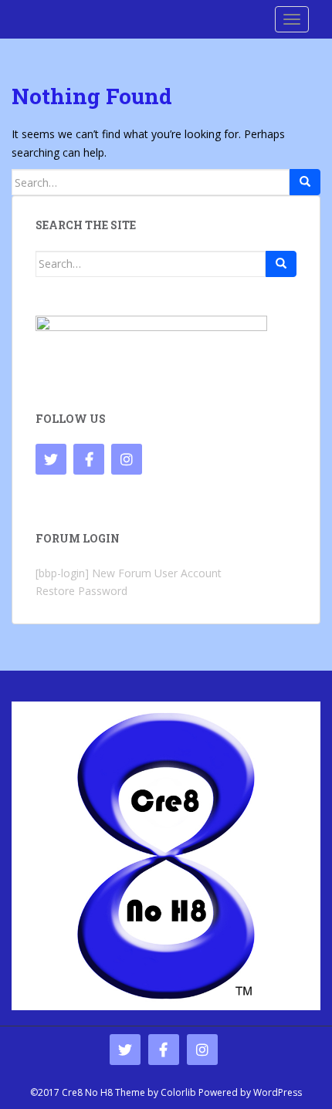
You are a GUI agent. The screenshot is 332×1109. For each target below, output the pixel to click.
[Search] (305, 182)
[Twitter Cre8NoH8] (51, 459)
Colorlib (178, 1092)
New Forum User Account (157, 573)
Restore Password (81, 590)
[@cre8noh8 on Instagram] (126, 459)
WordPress (277, 1092)
